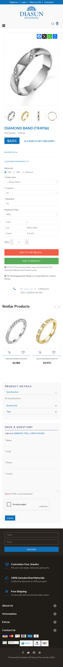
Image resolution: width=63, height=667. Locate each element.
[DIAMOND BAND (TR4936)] (31, 69)
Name (8, 440)
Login (23, 2)
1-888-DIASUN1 (37, 433)
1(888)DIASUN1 (34, 292)
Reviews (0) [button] (11, 405)
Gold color (11, 177)
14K (9, 172)
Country (10, 188)
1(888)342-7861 (21, 433)
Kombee (24, 657)
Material (8, 168)
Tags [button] (8, 411)
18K (18, 172)
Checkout (48, 2)
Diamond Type (11, 209)
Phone (9, 462)
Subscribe (31, 549)
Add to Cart (30, 252)
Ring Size (10, 199)
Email (8, 451)
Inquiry (9, 473)
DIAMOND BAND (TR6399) (46, 359)
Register (14, 2)
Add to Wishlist (31, 261)
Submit (10, 518)
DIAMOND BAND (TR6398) (16, 359)
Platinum (29, 172)
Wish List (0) (35, 2)
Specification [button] (12, 392)
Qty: (6, 241)
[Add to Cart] (9, 352)
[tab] (31, 392)
